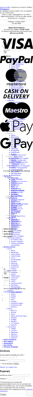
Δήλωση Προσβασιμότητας (18, 162)
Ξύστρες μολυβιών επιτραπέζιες (17, 244)
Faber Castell (12, 156)
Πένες (13, 179)
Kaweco (13, 280)
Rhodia (9, 309)
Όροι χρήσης (18, 157)
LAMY (13, 281)
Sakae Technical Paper (19, 316)
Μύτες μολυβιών (17, 205)
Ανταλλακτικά (12, 198)
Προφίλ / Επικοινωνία (18, 155)
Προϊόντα (7, 176)
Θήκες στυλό (15, 223)
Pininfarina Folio (17, 192)
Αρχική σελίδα (5, 7)
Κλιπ (12, 214)
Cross (13, 258)
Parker (13, 294)
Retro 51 (14, 310)
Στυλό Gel (14, 187)
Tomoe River (11, 327)
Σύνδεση (16, 363)
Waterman (14, 336)
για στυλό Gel (16, 203)
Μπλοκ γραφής (16, 230)
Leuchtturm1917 (17, 169)
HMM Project (15, 276)
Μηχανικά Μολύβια (17, 190)
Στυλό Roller (15, 185)
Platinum (14, 307)
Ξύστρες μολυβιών (17, 236)
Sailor (13, 314)
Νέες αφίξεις (8, 231)
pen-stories (8, 236)
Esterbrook (15, 267)
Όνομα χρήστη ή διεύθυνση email (12, 355)
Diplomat (14, 263)
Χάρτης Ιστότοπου (18, 164)
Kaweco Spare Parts (18, 216)
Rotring (13, 312)
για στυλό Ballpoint (17, 200)
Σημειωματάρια (16, 225)
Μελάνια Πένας (16, 207)
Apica (13, 250)
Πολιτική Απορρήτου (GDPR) (18, 158)
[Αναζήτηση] (5, 273)
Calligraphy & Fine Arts (19, 181)
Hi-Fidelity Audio (17, 240)
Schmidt (14, 318)
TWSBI (13, 217)
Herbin (13, 274)
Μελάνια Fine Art (17, 209)
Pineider (14, 301)
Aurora (9, 249)
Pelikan (13, 296)
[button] (4, 9)
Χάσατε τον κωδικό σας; (8, 367)
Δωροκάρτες (8, 234)
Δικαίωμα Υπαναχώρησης (18, 167)
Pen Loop (14, 229)
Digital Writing (16, 189)
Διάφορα (10, 218)
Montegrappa (15, 287)
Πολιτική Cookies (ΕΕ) (18, 160)
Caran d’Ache (15, 254)
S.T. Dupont (15, 323)
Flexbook (14, 272)
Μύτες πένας (15, 212)
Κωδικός (3, 360)
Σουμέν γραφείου (17, 241)
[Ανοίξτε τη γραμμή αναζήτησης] (4, 269)
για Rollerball (15, 201)
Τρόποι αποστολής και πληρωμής (18, 166)
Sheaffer (14, 321)
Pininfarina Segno (17, 303)
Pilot (12, 299)
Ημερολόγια (15, 227)
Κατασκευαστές (9, 247)
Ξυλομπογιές (15, 234)
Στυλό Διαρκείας (17, 183)
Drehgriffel (14, 265)
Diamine (14, 261)
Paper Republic (16, 179)
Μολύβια (14, 192)
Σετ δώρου (15, 194)
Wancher (14, 334)
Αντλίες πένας (16, 210)
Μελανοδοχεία (16, 221)
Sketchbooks (15, 232)
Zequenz (14, 338)
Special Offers (16, 196)
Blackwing (14, 252)
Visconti (14, 330)
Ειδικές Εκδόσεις (10, 229)
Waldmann (14, 332)
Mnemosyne (15, 175)
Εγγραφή (3, 394)
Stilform (13, 325)
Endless (13, 269)
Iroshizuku (14, 278)
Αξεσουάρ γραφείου (14, 238)
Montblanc (15, 171)
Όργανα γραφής (13, 178)
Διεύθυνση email (6, 375)
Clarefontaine (15, 256)
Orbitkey (10, 290)
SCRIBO (13, 319)
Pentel (13, 298)
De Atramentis (16, 260)
